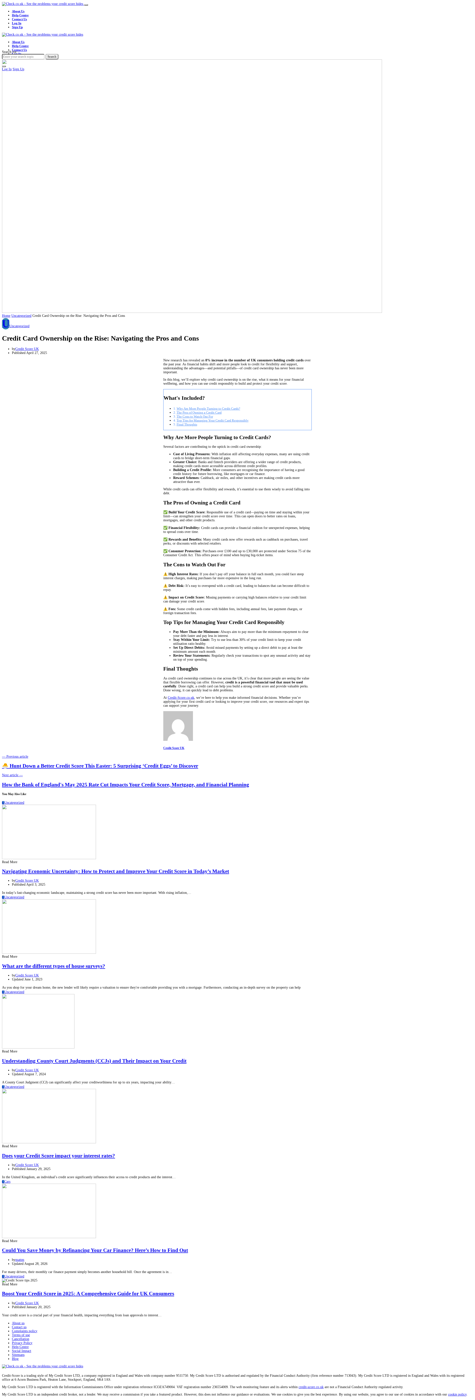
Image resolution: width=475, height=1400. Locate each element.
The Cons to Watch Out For (195, 416)
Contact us (19, 1327)
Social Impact (21, 1351)
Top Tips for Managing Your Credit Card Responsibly (213, 420)
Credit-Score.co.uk (181, 698)
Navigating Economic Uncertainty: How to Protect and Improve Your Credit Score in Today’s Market (115, 871)
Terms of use (21, 1335)
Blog (15, 1359)
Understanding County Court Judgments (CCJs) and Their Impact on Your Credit (94, 1061)
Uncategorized (21, 316)
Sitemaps (18, 1355)
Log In (16, 23)
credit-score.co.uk (311, 1387)
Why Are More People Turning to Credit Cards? (208, 408)
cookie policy (457, 1394)
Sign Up (17, 27)
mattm (19, 1260)
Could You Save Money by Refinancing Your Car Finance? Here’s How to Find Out (95, 1250)
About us (18, 1323)
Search (52, 56)
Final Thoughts (187, 424)
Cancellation (20, 1339)
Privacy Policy (22, 1343)
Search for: (10, 52)
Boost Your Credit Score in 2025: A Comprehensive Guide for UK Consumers (88, 1294)
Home (6, 316)
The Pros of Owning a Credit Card (199, 412)
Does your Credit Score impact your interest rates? (58, 1156)
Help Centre (20, 15)
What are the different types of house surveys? (53, 966)
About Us (18, 11)
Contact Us (19, 19)
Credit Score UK (27, 349)
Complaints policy (24, 1331)
